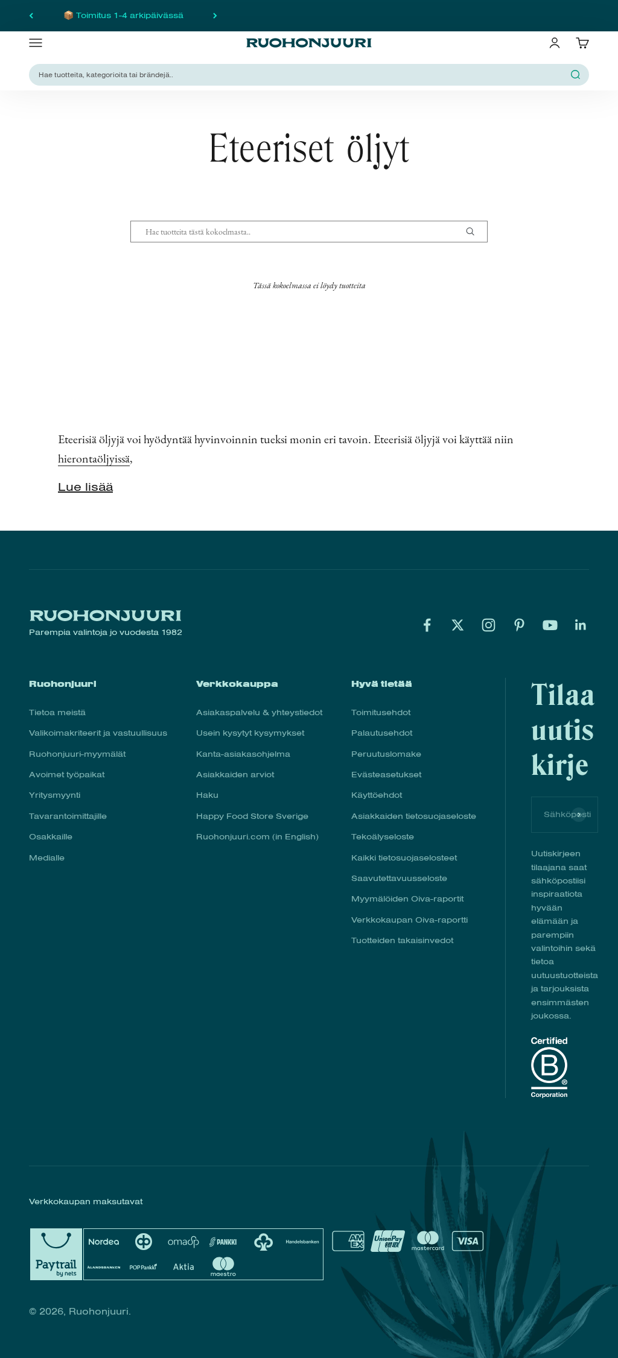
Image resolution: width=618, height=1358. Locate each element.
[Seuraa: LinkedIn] (581, 625)
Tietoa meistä (57, 712)
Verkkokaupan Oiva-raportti (409, 920)
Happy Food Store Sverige (252, 816)
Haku (207, 795)
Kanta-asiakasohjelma (243, 754)
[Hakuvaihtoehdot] (475, 231)
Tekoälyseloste (382, 837)
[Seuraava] (215, 15)
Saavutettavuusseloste (399, 878)
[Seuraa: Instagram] (488, 625)
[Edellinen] (31, 15)
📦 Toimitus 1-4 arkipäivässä (123, 15)
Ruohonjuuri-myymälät (77, 754)
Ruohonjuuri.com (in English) (257, 837)
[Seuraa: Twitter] (458, 625)
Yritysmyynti (54, 795)
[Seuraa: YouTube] (550, 625)
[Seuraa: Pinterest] (519, 625)
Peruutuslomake (386, 754)
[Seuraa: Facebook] (427, 625)
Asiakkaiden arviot (235, 774)
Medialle (47, 858)
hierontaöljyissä (94, 458)
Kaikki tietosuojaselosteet (404, 858)
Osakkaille (50, 837)
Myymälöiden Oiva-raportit (407, 899)
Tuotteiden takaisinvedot (402, 940)
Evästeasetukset (386, 774)
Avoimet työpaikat (66, 774)
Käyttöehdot (376, 795)
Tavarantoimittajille (68, 816)
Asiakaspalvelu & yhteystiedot (259, 712)
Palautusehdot (381, 733)
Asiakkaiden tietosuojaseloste (413, 816)
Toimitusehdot (380, 712)
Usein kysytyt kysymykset (250, 733)
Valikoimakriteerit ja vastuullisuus (98, 733)
